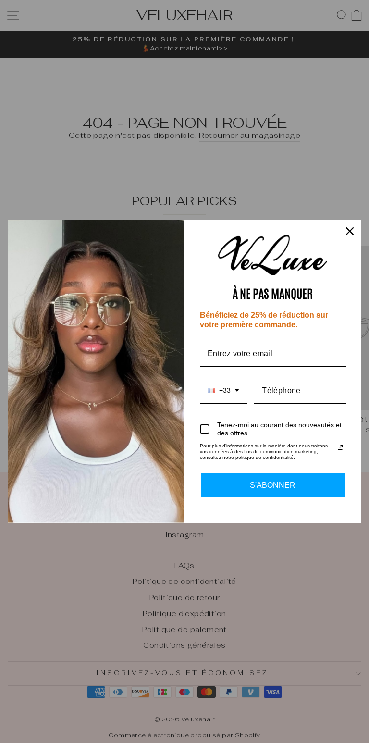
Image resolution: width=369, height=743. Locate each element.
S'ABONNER (272, 485)
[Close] (349, 231)
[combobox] (223, 391)
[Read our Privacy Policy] (340, 447)
